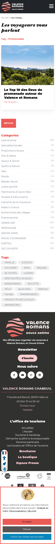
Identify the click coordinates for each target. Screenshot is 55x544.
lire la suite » (11, 102)
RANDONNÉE (13, 283)
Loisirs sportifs (27, 186)
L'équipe (27, 431)
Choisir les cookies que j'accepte (27, 536)
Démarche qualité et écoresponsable (27, 438)
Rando (27, 176)
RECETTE (33, 283)
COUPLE (27, 262)
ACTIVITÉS (11, 273)
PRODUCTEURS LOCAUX (19, 299)
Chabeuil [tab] (43, 388)
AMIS (27, 267)
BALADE (42, 267)
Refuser (27, 529)
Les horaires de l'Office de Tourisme (27, 445)
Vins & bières (27, 155)
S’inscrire (27, 358)
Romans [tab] (26, 388)
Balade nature (27, 181)
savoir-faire (24, 289)
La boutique (27, 457)
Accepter (27, 521)
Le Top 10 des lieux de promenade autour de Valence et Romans (23, 94)
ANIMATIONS (12, 305)
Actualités (27, 428)
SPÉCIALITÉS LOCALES (18, 278)
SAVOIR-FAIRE (27, 233)
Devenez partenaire (27, 442)
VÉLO (8, 289)
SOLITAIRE (11, 267)
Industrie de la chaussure (27, 202)
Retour (8, 123)
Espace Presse (27, 463)
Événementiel (27, 217)
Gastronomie (27, 140)
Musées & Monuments (27, 197)
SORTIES (27, 243)
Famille (9, 294)
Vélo (27, 171)
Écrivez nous (27, 405)
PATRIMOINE (27, 227)
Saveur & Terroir (27, 160)
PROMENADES (29, 294)
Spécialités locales (27, 145)
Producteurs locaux (27, 150)
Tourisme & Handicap (27, 435)
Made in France (27, 207)
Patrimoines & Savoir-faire (27, 191)
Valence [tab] (10, 388)
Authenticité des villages (27, 212)
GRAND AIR (27, 222)
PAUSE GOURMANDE (27, 238)
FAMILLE (10, 262)
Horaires (27, 409)
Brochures (27, 451)
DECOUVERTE (27, 248)
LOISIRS (28, 273)
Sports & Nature (27, 166)
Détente (43, 289)
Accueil (5, 17)
